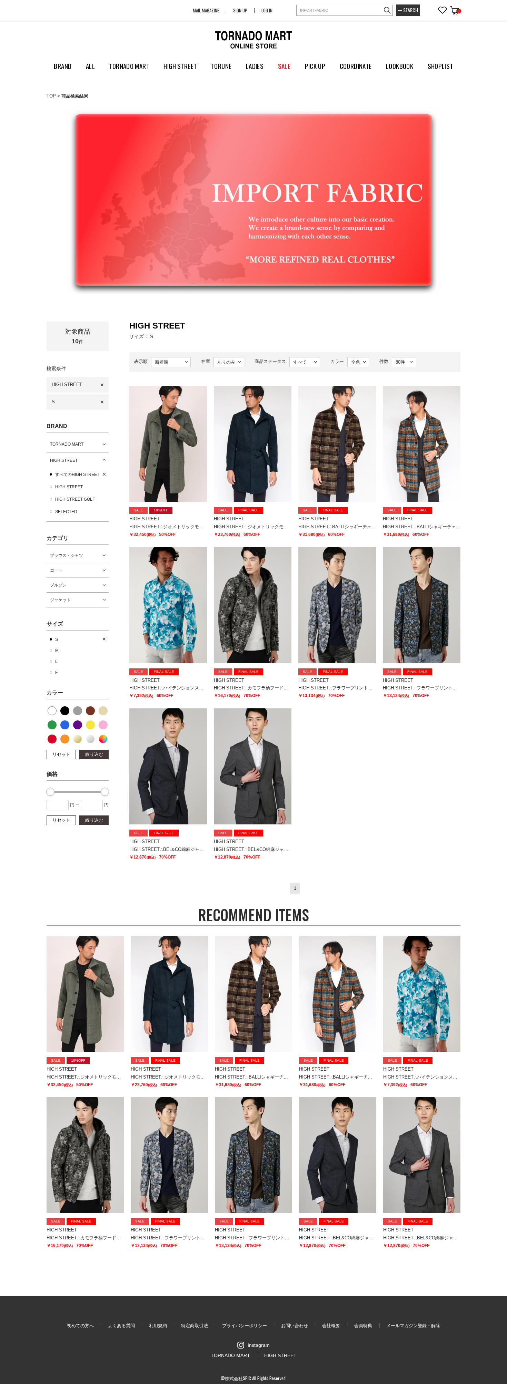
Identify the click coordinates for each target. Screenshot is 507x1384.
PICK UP (315, 66)
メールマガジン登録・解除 (413, 1325)
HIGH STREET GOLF (75, 499)
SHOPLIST (440, 66)
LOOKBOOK (399, 66)
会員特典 (363, 1325)
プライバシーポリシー (244, 1325)
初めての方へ (80, 1325)
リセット (61, 754)
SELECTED (66, 511)
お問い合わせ (294, 1325)
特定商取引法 (194, 1325)
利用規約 (158, 1325)
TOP (51, 95)
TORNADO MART (66, 444)
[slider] (50, 792)
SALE (284, 66)
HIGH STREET (67, 384)
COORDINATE (356, 66)
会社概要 (331, 1325)
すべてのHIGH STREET (77, 474)
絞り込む (94, 754)
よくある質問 (121, 1325)
